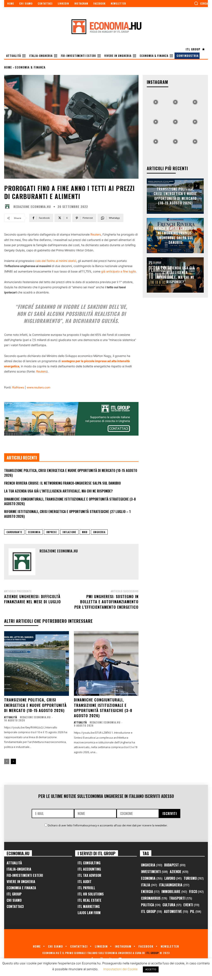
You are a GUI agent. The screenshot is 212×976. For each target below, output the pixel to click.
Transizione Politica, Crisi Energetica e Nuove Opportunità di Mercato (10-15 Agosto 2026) (70, 473)
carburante (14, 532)
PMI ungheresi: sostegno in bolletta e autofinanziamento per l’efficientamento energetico (106, 602)
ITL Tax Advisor (89, 875)
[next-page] (13, 761)
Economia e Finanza (21, 887)
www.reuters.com (38, 387)
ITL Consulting (89, 862)
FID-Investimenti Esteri (25, 875)
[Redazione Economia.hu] (8, 206)
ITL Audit (85, 881)
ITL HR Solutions (91, 894)
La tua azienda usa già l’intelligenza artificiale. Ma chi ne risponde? (58, 491)
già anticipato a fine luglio (118, 271)
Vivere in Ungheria (21, 881)
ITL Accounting (89, 869)
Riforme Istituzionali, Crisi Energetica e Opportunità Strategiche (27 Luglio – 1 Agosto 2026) (67, 514)
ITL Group (14, 894)
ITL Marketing (89, 906)
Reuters (95, 234)
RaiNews (18, 387)
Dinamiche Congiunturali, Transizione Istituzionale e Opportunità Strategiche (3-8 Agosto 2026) (70, 501)
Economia (34, 532)
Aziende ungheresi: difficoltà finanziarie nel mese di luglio (33, 599)
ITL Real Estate (89, 900)
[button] (201, 3)
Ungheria (99, 532)
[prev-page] (6, 761)
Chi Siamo (14, 900)
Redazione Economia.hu (32, 206)
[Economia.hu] (106, 26)
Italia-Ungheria (19, 869)
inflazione (69, 532)
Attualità (10, 717)
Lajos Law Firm (89, 912)
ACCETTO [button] (150, 969)
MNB (84, 532)
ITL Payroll (86, 887)
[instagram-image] (155, 101)
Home (8, 67)
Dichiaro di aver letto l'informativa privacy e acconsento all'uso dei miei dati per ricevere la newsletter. (108, 825)
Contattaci (15, 906)
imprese (51, 532)
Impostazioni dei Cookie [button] (120, 969)
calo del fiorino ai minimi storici (55, 261)
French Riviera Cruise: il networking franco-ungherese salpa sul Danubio (62, 483)
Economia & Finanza (30, 67)
